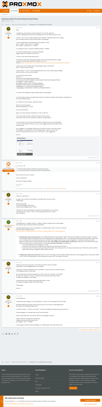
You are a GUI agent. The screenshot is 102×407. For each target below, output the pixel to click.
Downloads (38, 385)
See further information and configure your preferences (19, 404)
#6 (99, 296)
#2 (99, 163)
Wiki (36, 381)
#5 (99, 262)
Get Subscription (39, 378)
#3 (99, 194)
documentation (62, 188)
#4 (99, 221)
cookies (16, 401)
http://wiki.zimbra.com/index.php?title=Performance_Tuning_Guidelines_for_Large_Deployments (40, 231)
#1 (99, 28)
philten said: (20, 166)
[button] (30, 11)
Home (37, 375)
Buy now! (73, 388)
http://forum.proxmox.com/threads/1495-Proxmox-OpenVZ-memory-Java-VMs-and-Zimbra (45, 63)
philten (4, 21)
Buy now (50, 188)
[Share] (97, 28)
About (37, 391)
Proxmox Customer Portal (42, 388)
